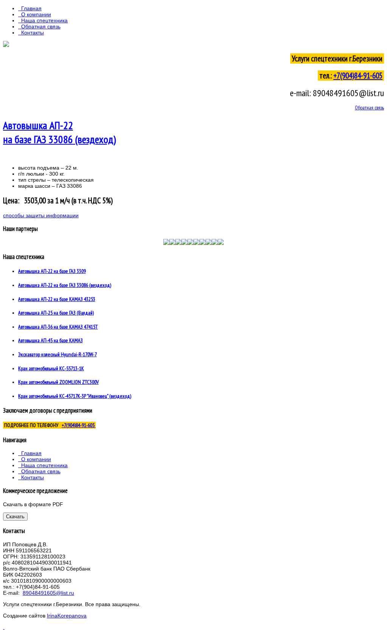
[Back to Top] (4, 627)
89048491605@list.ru (48, 593)
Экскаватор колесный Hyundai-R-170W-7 (57, 354)
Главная (31, 8)
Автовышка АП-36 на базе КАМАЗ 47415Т (58, 326)
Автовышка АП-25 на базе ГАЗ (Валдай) (56, 312)
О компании (36, 14)
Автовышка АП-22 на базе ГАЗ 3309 (52, 271)
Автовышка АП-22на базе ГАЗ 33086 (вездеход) (59, 132)
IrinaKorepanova (67, 616)
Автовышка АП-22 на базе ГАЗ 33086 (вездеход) (64, 285)
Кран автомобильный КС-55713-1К (51, 368)
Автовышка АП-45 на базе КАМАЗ (50, 340)
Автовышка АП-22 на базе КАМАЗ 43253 (56, 299)
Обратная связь (40, 26)
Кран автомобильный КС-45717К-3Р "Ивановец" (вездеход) (74, 396)
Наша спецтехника (44, 20)
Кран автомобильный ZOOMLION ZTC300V (58, 382)
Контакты (32, 33)
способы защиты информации (41, 215)
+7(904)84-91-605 (357, 75)
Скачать (15, 516)
